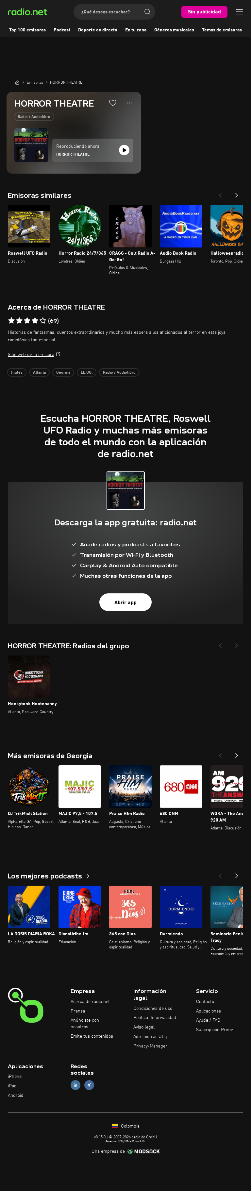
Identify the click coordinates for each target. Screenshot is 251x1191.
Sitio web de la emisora (31, 354)
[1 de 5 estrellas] (11, 321)
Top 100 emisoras (27, 30)
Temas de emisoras (222, 30)
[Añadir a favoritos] (113, 102)
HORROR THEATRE (73, 155)
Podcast (62, 30)
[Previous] (220, 193)
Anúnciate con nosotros (85, 1023)
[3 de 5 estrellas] (27, 321)
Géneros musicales (174, 30)
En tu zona (135, 30)
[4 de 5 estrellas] (35, 321)
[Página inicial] (17, 82)
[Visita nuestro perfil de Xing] (89, 1085)
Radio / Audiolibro (34, 117)
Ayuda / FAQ (208, 1020)
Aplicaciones (208, 1011)
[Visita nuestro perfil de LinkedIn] (75, 1085)
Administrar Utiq (150, 1036)
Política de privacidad (154, 1017)
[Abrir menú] (239, 12)
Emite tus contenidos (92, 1036)
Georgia (63, 373)
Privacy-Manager (150, 1046)
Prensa (78, 1011)
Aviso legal (144, 1027)
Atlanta (39, 373)
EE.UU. (86, 373)
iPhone (15, 1076)
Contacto (205, 1001)
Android (16, 1095)
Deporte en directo (97, 30)
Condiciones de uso (152, 1008)
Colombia (130, 1126)
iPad (12, 1086)
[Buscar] (147, 12)
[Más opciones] (129, 103)
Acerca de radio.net (90, 1001)
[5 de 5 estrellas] (43, 321)
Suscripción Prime (214, 1030)
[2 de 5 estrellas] (19, 321)
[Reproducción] (124, 150)
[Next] (236, 193)
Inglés (17, 373)
